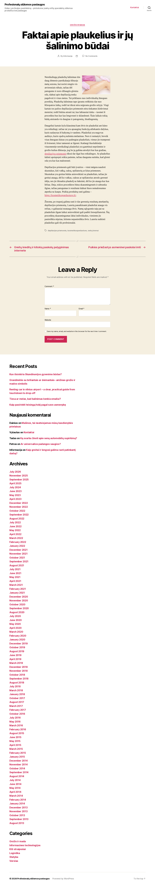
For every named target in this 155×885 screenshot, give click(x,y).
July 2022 (15, 522)
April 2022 (15, 534)
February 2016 (17, 729)
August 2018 (16, 682)
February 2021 (17, 588)
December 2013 (18, 807)
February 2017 (17, 709)
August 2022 (16, 518)
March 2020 (16, 631)
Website (48, 320)
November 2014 (18, 764)
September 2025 (19, 479)
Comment (49, 286)
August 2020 (16, 612)
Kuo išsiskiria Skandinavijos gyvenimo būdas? (35, 374)
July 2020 (15, 616)
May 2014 (15, 788)
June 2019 (15, 655)
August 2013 (16, 823)
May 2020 (15, 624)
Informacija (67, 56)
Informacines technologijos (25, 845)
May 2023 (15, 495)
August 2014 (16, 776)
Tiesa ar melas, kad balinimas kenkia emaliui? (35, 398)
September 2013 (18, 819)
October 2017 (17, 698)
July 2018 (15, 686)
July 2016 (15, 717)
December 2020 (18, 596)
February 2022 (17, 542)
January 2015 (17, 756)
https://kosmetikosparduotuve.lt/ (60, 195)
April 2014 (15, 792)
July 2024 (15, 487)
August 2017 (16, 702)
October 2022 (17, 510)
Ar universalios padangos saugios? (41, 444)
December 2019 (18, 643)
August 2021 (16, 565)
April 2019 (15, 659)
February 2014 (17, 799)
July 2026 (15, 471)
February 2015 (17, 752)
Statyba (13, 857)
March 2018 (16, 690)
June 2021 (15, 573)
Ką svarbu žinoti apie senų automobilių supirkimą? (48, 438)
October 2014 (17, 768)
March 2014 (16, 795)
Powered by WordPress (63, 878)
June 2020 (15, 620)
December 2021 (18, 549)
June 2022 (15, 526)
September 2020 (19, 608)
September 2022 (19, 514)
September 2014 (18, 772)
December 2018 (18, 667)
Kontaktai (134, 7)
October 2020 (17, 604)
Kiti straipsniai (17, 849)
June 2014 (15, 784)
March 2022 (16, 538)
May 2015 (14, 741)
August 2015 (16, 733)
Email (81, 309)
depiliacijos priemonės (55, 153)
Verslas (13, 861)
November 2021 (18, 553)
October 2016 (17, 713)
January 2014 (17, 803)
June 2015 (15, 737)
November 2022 (18, 506)
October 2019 (17, 647)
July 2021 (15, 569)
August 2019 (16, 651)
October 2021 (17, 557)
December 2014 (18, 760)
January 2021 (17, 592)
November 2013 (18, 811)
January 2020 (17, 639)
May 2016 (15, 721)
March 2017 (16, 706)
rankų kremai (93, 230)
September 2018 (18, 678)
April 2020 (15, 628)
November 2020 (18, 600)
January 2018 (17, 694)
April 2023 (15, 499)
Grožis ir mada (77, 25)
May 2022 (15, 530)
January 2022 (17, 545)
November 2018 (18, 670)
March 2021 (16, 585)
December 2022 (18, 503)
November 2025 (18, 475)
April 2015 (15, 745)
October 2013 (17, 815)
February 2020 (17, 635)
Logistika (14, 853)
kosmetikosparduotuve (77, 230)
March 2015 (16, 748)
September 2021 (18, 561)
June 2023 (15, 491)
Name (48, 309)
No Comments (91, 56)
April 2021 (15, 581)
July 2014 (15, 780)
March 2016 (16, 725)
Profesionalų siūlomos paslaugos (25, 4)
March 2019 (16, 663)
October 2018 (17, 674)
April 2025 (15, 483)
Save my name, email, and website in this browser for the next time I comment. (77, 331)
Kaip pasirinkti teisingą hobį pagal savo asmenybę (37, 404)
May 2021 (14, 577)
